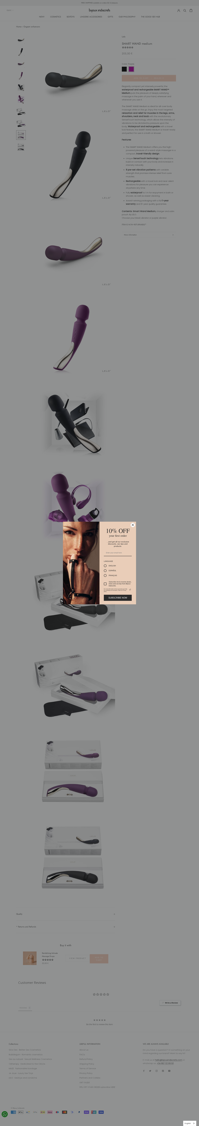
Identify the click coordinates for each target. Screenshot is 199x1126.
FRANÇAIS (113, 575)
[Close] (133, 525)
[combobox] (189, 1123)
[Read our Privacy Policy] (130, 589)
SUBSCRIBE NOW (117, 598)
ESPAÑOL (112, 571)
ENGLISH (112, 566)
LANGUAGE (108, 561)
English (188, 1123)
